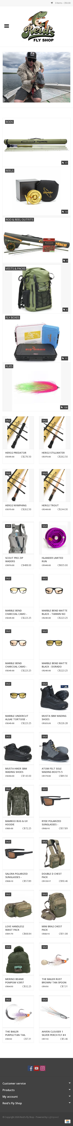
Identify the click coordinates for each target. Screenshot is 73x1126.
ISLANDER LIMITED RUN (52, 559)
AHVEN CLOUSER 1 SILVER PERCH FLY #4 (54, 1033)
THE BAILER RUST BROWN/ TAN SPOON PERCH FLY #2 (54, 980)
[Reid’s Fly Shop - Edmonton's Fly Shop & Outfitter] (43, 26)
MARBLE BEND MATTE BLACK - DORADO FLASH (54, 665)
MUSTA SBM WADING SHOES (54, 717)
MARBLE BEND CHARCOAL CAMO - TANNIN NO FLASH (16, 665)
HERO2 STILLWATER (53, 452)
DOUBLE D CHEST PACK (52, 875)
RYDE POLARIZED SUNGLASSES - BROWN (51, 822)
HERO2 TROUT (50, 505)
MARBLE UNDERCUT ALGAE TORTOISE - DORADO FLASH (16, 717)
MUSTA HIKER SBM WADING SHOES (16, 770)
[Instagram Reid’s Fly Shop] (42, 1068)
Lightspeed (53, 1117)
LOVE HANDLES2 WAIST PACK (14, 928)
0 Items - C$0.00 (62, 3)
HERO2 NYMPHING (15, 505)
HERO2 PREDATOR (15, 452)
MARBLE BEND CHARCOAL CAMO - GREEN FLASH (16, 612)
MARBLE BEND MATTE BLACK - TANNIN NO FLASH (54, 612)
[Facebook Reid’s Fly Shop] (30, 1068)
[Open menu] (6, 25)
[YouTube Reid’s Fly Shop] (36, 1068)
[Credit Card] (66, 1121)
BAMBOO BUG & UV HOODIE (16, 822)
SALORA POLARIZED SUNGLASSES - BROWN (16, 875)
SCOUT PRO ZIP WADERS (14, 559)
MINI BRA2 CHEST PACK (52, 928)
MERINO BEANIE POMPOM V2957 (14, 980)
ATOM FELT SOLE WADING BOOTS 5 (52, 770)
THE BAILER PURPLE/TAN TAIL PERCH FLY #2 (15, 1033)
